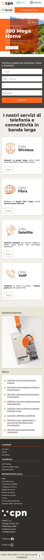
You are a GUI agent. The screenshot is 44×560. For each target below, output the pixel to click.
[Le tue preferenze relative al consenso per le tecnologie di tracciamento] (39, 555)
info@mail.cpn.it (9, 529)
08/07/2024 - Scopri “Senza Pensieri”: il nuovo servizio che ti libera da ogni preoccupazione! (21, 422)
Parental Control (8, 469)
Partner (4, 452)
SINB (3, 478)
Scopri (8, 169)
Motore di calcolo (8, 492)
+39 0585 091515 (8, 532)
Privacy (4, 498)
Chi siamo (5, 449)
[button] (3, 35)
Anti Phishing (6, 464)
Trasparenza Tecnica (9, 487)
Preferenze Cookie (9, 495)
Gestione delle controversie (12, 503)
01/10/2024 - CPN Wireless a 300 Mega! (21, 416)
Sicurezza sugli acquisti (10, 467)
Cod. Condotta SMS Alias (11, 501)
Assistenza (6, 455)
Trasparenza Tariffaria (9, 484)
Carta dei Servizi (8, 481)
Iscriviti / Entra (30, 9)
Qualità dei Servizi (8, 490)
